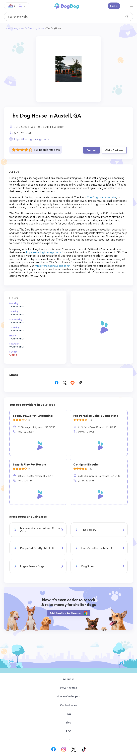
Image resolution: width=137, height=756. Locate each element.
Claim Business (114, 150)
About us (68, 679)
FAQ (68, 713)
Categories (17, 28)
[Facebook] (53, 749)
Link (81, 383)
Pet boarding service (34, 28)
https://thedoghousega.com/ (31, 139)
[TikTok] (83, 749)
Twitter (64, 383)
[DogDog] (66, 6)
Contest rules (68, 705)
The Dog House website (101, 197)
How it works (68, 687)
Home (7, 28)
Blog (68, 722)
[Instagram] (63, 749)
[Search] (127, 16)
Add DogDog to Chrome (65, 613)
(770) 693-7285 (23, 133)
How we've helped (68, 696)
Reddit (73, 383)
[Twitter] (73, 749)
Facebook (56, 383)
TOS (69, 731)
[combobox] (68, 16)
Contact (91, 150)
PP (68, 740)
